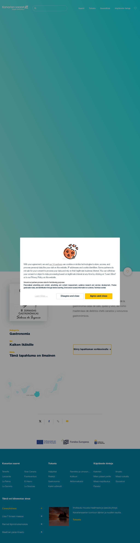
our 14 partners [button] (55, 264)
